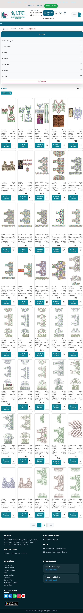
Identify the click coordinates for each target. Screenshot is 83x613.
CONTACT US (30, 6)
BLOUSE (13, 29)
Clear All (43, 81)
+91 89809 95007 (52, 540)
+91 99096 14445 (51, 580)
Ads (5, 573)
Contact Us (8, 580)
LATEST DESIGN (34, 2)
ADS (25, 2)
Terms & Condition (10, 583)
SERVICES (39, 6)
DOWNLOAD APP (51, 6)
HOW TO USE (10, 2)
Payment (7, 578)
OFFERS (19, 2)
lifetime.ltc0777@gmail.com (56, 549)
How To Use (8, 565)
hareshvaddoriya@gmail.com (56, 552)
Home (6, 29)
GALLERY (73, 2)
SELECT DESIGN (6, 145)
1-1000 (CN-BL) (6, 93)
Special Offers (9, 568)
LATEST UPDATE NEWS (47, 2)
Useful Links (8, 585)
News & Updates (9, 570)
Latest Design (9, 575)
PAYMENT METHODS (62, 2)
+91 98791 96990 (51, 570)
